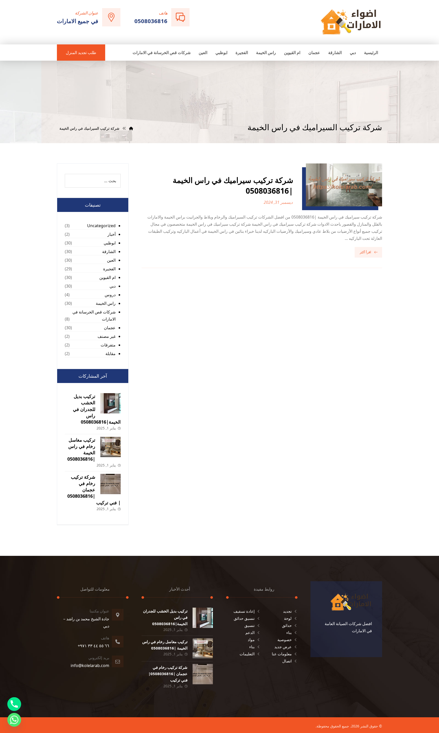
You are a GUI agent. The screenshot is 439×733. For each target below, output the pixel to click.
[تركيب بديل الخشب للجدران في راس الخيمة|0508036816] (110, 403)
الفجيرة (109, 269)
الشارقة (109, 251)
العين (111, 260)
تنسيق (249, 625)
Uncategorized (101, 225)
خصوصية (284, 639)
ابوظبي (110, 243)
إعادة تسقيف (244, 611)
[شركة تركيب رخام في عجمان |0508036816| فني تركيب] (110, 484)
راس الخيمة (106, 303)
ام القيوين (107, 277)
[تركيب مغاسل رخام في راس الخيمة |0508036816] (110, 447)
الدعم (250, 632)
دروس (110, 294)
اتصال (287, 660)
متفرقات (108, 345)
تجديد (287, 611)
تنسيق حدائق (244, 618)
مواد (251, 639)
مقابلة (110, 353)
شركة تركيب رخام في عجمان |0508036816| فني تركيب (94, 490)
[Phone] (14, 704)
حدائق (287, 625)
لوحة (288, 618)
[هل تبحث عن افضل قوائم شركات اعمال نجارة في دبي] (351, 21)
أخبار (111, 234)
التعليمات (247, 653)
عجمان (110, 327)
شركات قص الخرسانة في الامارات (94, 315)
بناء (289, 632)
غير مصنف (107, 336)
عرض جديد (283, 646)
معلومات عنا (282, 653)
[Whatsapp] (14, 720)
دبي (112, 286)
